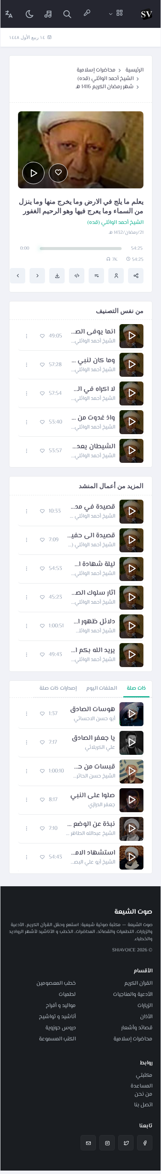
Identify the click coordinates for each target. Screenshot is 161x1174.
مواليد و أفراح (61, 1005)
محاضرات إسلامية (96, 70)
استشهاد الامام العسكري (93, 853)
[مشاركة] (135, 275)
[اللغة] (9, 14)
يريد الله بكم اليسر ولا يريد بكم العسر (93, 651)
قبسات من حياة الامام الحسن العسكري (93, 767)
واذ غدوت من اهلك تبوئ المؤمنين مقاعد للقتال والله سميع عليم (93, 418)
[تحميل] (57, 275)
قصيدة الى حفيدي (91, 536)
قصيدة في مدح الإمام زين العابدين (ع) (92, 507)
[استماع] (33, 173)
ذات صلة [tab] (136, 688)
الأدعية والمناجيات (132, 994)
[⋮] (26, 336)
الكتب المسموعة (57, 1039)
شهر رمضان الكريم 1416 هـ (105, 87)
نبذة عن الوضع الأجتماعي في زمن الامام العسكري (90, 824)
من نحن (143, 1094)
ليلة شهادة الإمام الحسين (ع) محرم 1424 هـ (93, 565)
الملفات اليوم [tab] (101, 688)
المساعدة (141, 1086)
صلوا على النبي (92, 796)
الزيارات (144, 1005)
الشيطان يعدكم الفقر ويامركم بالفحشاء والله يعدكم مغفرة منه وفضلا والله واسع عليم (92, 447)
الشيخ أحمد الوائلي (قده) (106, 78)
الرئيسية (134, 70)
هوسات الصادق (92, 710)
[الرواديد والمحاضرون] (87, 14)
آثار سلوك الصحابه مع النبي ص (93, 593)
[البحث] (67, 14)
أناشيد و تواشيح (57, 1017)
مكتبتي (144, 1075)
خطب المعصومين (56, 983)
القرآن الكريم (138, 983)
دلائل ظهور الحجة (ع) (93, 622)
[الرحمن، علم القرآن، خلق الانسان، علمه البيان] (17, 275)
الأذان (146, 1017)
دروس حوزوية (60, 1028)
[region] (80, 785)
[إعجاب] (58, 173)
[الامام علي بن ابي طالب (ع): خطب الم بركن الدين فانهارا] (37, 275)
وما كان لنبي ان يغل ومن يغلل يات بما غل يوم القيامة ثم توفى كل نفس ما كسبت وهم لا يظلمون (92, 361)
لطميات (67, 994)
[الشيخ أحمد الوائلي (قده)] (116, 275)
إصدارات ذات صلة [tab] (58, 688)
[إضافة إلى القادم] (96, 275)
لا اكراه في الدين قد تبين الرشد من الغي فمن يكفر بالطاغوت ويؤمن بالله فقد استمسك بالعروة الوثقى (92, 389)
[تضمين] (76, 275)
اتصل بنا (143, 1105)
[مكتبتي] (48, 14)
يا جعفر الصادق (93, 738)
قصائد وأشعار (136, 1028)
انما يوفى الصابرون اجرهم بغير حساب (93, 332)
